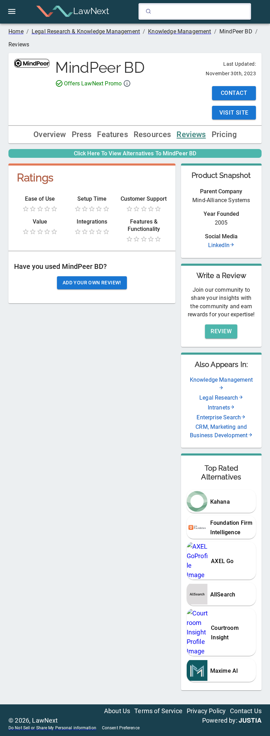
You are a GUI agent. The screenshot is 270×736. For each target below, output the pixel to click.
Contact (234, 93)
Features (112, 134)
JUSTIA (250, 720)
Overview (49, 134)
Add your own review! (92, 282)
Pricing (224, 134)
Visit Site (234, 112)
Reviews (191, 134)
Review (221, 331)
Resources (152, 134)
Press (82, 134)
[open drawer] (11, 11)
